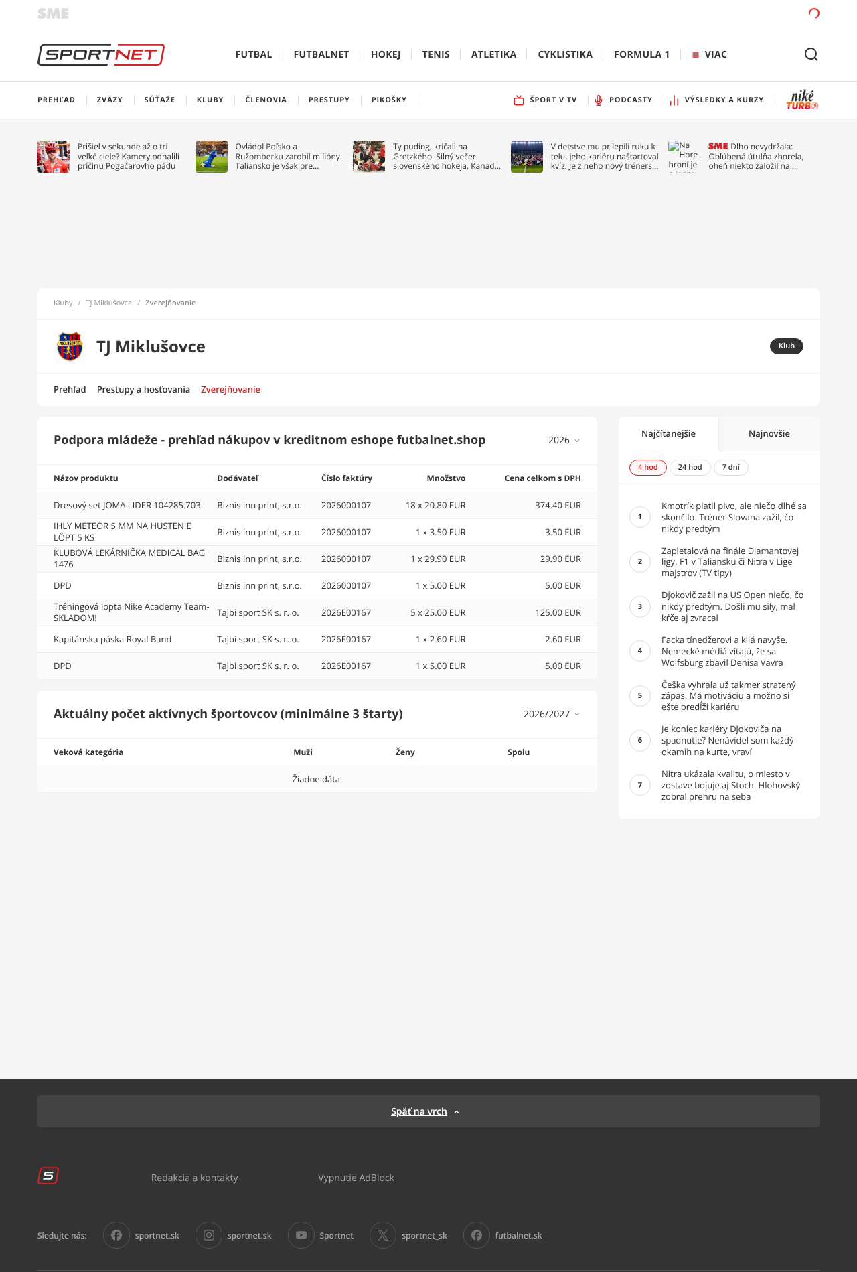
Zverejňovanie (230, 389)
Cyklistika (565, 54)
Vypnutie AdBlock (356, 1177)
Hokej (386, 54)
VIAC (716, 54)
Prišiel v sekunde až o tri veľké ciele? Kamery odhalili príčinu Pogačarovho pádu (128, 156)
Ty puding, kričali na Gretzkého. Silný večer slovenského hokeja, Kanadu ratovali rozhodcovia (446, 156)
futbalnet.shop (441, 440)
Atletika (493, 54)
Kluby (63, 303)
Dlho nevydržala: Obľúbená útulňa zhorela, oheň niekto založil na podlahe (755, 156)
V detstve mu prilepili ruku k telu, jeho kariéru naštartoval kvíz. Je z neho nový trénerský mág (606, 156)
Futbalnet (321, 54)
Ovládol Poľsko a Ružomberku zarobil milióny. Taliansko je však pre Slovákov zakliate (289, 156)
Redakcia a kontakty (194, 1177)
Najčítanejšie (668, 433)
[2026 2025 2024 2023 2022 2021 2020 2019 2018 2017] (564, 440)
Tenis (436, 54)
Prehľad (70, 389)
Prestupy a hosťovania (144, 389)
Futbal (254, 54)
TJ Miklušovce (109, 303)
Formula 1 (642, 54)
